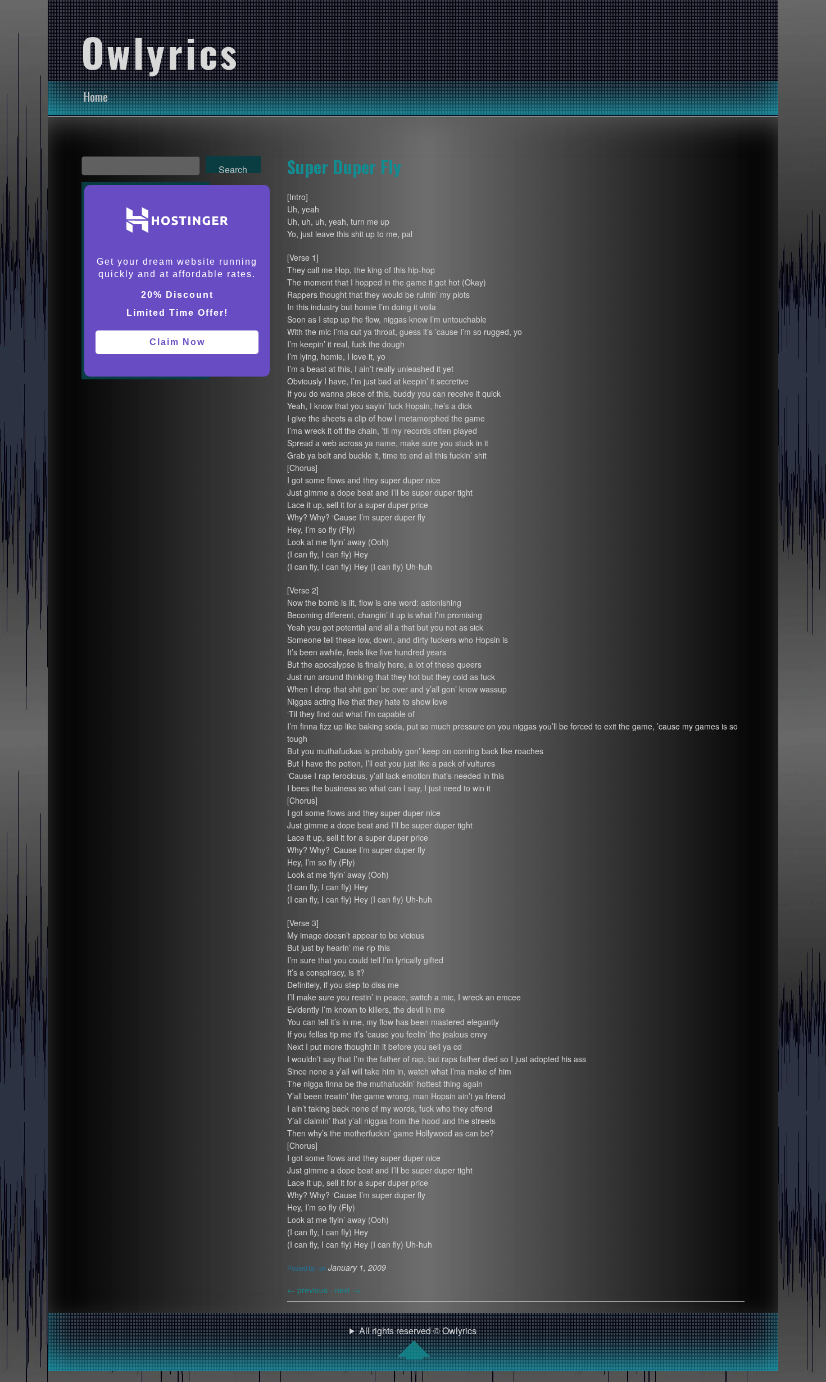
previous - (311, 1289)
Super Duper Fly (344, 166)
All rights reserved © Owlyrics (417, 1330)
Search (233, 168)
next (347, 1289)
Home (96, 96)
